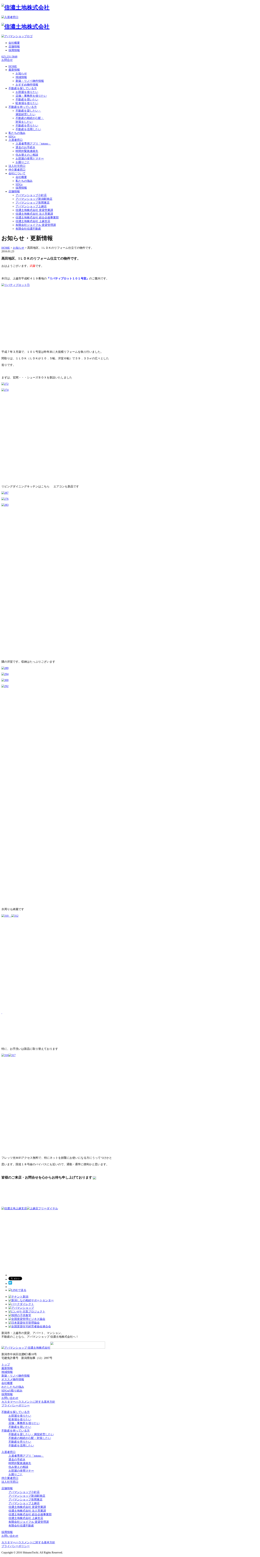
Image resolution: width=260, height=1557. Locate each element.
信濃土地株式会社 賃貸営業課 (34, 210)
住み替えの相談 (18, 1466)
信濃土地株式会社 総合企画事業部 (37, 217)
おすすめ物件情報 (27, 84)
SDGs (19, 184)
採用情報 (14, 50)
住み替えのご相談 (27, 154)
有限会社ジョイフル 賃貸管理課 (36, 224)
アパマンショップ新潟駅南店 (34, 198)
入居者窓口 (8, 1452)
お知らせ (21, 73)
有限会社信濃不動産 (28, 228)
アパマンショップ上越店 (31, 206)
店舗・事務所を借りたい (31, 95)
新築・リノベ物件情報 (30, 80)
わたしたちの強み (12, 1386)
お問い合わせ (9, 1397)
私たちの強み (24, 180)
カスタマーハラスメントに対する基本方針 (28, 1401)
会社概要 (14, 42)
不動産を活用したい (28, 129)
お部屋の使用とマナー (30, 158)
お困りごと (23, 162)
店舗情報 (14, 46)
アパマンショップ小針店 (31, 195)
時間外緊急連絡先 (27, 151)
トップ (5, 1364)
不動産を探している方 (15, 1411)
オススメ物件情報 (12, 1379)
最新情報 (7, 1368)
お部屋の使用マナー (21, 1470)
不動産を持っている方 (15, 1430)
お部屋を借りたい (27, 92)
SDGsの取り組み (11, 1390)
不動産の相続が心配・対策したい (29, 1438)
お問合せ (7, 59)
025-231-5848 (9, 56)
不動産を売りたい (27, 125)
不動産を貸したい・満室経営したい (31, 1434)
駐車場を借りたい (27, 103)
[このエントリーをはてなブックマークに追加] (10, 1283)
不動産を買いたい (27, 99)
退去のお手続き (25, 147)
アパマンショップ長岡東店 (33, 202)
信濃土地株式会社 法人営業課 (34, 213)
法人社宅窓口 (9, 1481)
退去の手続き (16, 1459)
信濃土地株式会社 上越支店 (33, 221)
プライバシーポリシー (15, 1405)
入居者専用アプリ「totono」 (33, 143)
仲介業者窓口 (9, 1478)
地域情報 (21, 77)
